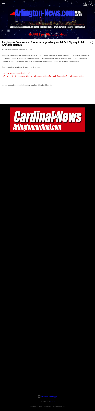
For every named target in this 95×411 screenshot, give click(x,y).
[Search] (91, 5)
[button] (91, 43)
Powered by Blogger (49, 396)
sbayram (53, 401)
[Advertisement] (47, 377)
